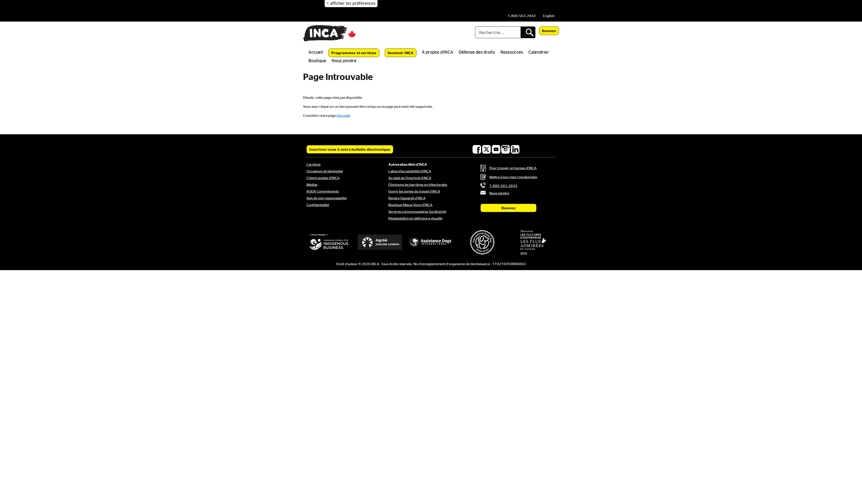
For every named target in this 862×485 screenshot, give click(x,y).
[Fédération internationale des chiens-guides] (482, 242)
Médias (311, 185)
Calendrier (538, 51)
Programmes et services (353, 53)
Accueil (315, 51)
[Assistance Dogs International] (431, 242)
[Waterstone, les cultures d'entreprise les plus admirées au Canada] (533, 242)
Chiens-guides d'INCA (322, 178)
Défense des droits (477, 51)
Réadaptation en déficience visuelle (415, 218)
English (548, 16)
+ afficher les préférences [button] (351, 3)
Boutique (317, 60)
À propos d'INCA (437, 51)
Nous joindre (344, 60)
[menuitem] (548, 16)
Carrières (313, 164)
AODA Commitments (322, 191)
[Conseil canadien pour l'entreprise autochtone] (329, 242)
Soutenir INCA (400, 53)
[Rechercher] (528, 32)
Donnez (549, 31)
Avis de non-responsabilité (326, 198)
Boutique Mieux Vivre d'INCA (410, 205)
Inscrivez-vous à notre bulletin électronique (349, 149)
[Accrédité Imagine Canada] (380, 242)
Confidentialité (317, 205)
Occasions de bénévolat (324, 171)
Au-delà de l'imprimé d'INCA (409, 178)
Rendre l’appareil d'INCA (406, 198)
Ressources (511, 51)
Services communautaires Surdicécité (417, 211)
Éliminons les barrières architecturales (417, 185)
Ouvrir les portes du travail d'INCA (414, 191)
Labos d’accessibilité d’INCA (409, 171)
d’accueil (343, 115)
